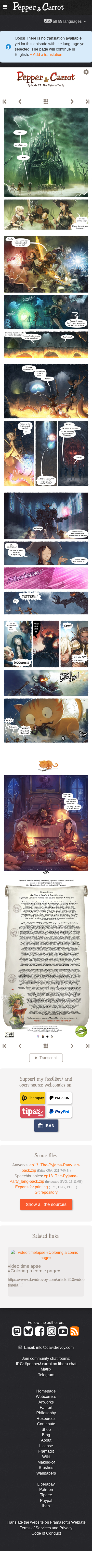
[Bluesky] (29, 1335)
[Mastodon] (17, 1335)
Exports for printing (46, 1187)
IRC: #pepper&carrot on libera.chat (46, 1364)
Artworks (46, 1402)
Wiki (46, 1457)
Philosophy (46, 1413)
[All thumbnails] (45, 102)
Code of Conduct (46, 1533)
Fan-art (46, 1407)
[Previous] (19, 102)
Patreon (46, 1490)
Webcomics (46, 1396)
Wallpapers (46, 1473)
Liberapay (46, 1484)
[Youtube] (64, 1335)
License (46, 1446)
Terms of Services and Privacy (46, 1528)
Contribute (46, 1424)
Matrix (46, 1369)
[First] (4, 102)
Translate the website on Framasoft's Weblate (46, 1522)
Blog (46, 1435)
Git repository (46, 1192)
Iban (46, 1506)
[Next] (72, 102)
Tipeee (46, 1495)
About (46, 1440)
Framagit (46, 1451)
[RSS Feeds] (75, 1335)
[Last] (87, 102)
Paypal (46, 1500)
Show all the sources (46, 1204)
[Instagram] (52, 1335)
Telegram (46, 1375)
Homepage (46, 1391)
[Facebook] (40, 1335)
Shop (46, 1429)
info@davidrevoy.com (55, 1347)
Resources (46, 1418)
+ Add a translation (45, 55)
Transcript (48, 1058)
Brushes (46, 1468)
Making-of (46, 1462)
